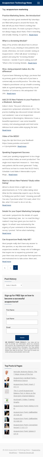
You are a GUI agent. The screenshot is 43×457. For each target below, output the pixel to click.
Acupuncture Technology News (17, 3)
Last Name (10, 318)
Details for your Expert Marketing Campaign (21, 211)
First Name (10, 310)
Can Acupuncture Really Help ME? (16, 239)
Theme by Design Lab (26, 453)
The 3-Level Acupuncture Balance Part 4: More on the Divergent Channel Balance (25, 393)
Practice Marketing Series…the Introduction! (21, 15)
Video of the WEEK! (10, 136)
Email (8, 327)
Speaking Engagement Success (16, 152)
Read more (33, 35)
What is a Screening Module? (14, 41)
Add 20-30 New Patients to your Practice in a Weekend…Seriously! (21, 100)
